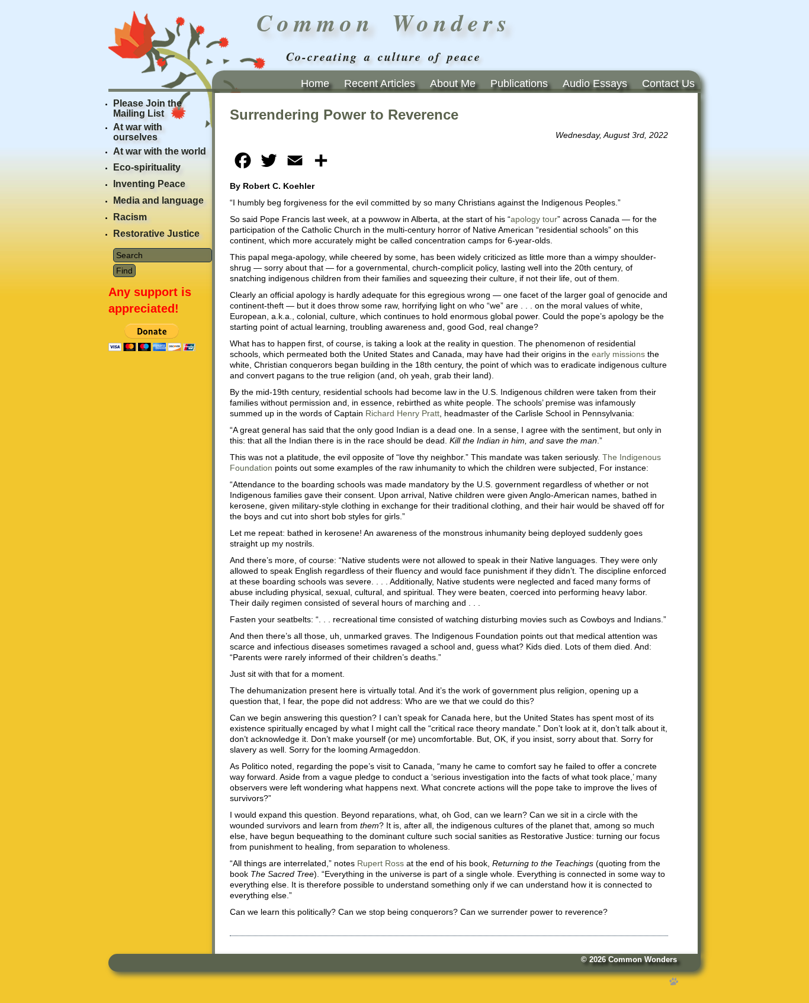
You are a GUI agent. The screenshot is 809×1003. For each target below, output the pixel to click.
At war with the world (159, 151)
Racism (130, 217)
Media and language (158, 200)
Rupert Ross (380, 863)
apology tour (534, 219)
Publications (519, 83)
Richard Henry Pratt (402, 413)
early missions (618, 354)
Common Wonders (642, 960)
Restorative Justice (156, 234)
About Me (453, 83)
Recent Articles (379, 83)
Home (315, 83)
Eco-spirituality (147, 167)
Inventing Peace (149, 184)
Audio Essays (595, 83)
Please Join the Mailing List (147, 108)
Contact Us (668, 83)
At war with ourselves (137, 132)
